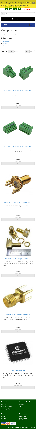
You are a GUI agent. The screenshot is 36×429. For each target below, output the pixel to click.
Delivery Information (6, 406)
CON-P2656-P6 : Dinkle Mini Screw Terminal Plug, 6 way (18, 147)
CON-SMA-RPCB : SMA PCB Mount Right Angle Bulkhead (18, 259)
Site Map (21, 406)
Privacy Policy (5, 408)
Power (5, 43)
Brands (3, 416)
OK (33, 2)
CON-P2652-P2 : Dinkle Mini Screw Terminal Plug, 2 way (18, 91)
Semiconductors (7, 46)
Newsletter (22, 420)
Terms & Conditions (6, 409)
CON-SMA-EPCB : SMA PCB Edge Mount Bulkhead (18, 202)
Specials (3, 418)
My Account (22, 416)
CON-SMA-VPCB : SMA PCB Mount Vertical (18, 314)
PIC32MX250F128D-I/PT (18, 370)
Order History (23, 418)
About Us (3, 404)
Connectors (6, 41)
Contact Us (22, 404)
